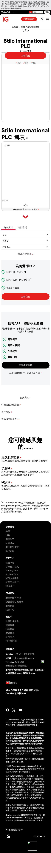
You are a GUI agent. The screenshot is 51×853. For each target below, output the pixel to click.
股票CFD (10, 539)
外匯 (8, 531)
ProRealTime (12, 574)
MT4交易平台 (12, 578)
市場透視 (10, 593)
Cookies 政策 (12, 693)
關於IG (9, 616)
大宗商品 (10, 543)
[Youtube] (20, 710)
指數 (8, 535)
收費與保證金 (12, 621)
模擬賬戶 (10, 586)
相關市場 (22, 227)
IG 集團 (9, 829)
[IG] (6, 19)
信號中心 (10, 609)
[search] (42, 19)
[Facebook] (7, 710)
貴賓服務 (10, 625)
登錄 (47, 12)
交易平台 (10, 558)
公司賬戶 (10, 637)
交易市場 (10, 526)
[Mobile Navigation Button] (47, 19)
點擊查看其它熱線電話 (16, 666)
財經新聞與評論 (13, 597)
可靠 (34, 63)
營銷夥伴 (10, 633)
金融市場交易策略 (14, 601)
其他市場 (10, 551)
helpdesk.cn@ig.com (23, 658)
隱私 (31, 690)
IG (7, 690)
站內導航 (12, 690)
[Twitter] (14, 710)
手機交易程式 (12, 566)
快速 (19, 63)
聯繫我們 (10, 649)
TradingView (12, 570)
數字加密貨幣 (12, 547)
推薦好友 (10, 629)
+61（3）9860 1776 (24, 654)
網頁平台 (10, 562)
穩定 (26, 63)
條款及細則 (23, 690)
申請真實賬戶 (29, 19)
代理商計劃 (11, 640)
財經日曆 (10, 605)
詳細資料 (8, 227)
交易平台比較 (12, 582)
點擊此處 (19, 662)
